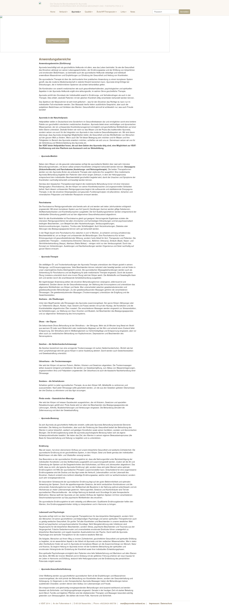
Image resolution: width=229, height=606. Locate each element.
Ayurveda (76, 11)
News (132, 11)
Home (52, 11)
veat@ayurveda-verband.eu (132, 603)
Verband (62, 11)
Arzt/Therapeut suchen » (57, 41)
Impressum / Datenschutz (160, 603)
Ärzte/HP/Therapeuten (106, 11)
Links (123, 11)
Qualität (88, 11)
